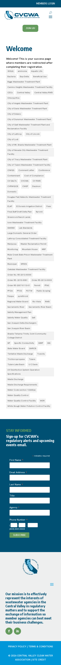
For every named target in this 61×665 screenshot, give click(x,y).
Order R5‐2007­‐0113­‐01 (18, 285)
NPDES (24, 264)
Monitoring (12, 249)
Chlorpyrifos (13, 98)
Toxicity (41, 353)
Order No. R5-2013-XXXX (19, 274)
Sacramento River (15, 307)
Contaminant (13, 175)
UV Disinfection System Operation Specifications (23, 371)
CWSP (25, 186)
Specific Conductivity (24, 343)
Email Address (18, 472)
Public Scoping (43, 290)
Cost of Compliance (34, 175)
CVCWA (24, 181)
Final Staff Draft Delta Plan (19, 211)
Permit (37, 285)
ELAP (9, 206)
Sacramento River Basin (40, 307)
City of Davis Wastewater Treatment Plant (27, 108)
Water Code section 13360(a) (21, 390)
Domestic (12, 191)
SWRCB (32, 348)
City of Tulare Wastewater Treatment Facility (28, 165)
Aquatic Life (36, 71)
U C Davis (33, 364)
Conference (44, 170)
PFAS (47, 285)
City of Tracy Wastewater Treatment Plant (27, 159)
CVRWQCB (12, 186)
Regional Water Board (17, 301)
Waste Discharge (15, 379)
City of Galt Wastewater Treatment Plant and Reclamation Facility (28, 126)
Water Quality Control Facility (21, 400)
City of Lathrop (14, 134)
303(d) (10, 71)
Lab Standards (25, 228)
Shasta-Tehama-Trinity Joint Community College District (26, 335)
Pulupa (10, 296)
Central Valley (23, 92)
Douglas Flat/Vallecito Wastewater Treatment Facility (29, 199)
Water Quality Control (17, 395)
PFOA (10, 290)
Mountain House (30, 249)
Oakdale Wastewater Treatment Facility (26, 269)
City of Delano (14, 114)
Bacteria (11, 76)
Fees (48, 206)
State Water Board (16, 348)
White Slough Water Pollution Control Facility (28, 406)
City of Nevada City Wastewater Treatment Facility (27, 152)
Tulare (32, 359)
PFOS (19, 290)
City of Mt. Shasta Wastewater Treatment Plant (29, 144)
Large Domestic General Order (22, 233)
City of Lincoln (33, 134)
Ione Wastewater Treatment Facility (24, 222)
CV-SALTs (12, 181)
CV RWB (37, 181)
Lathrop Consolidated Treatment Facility (26, 238)
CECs (10, 92)
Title (12, 495)
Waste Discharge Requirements (22, 384)
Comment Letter (26, 170)
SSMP (40, 343)
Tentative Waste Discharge (20, 353)
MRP (44, 249)
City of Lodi (12, 139)
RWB (47, 301)
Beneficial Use (40, 76)
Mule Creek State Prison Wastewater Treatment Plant (30, 256)
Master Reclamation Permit (33, 244)
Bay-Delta (24, 76)
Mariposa (11, 244)
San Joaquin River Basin (18, 328)
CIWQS (10, 170)
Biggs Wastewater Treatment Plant (23, 81)
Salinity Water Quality (17, 317)
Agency (14, 507)
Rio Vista (37, 301)
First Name (16, 460)
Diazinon (36, 186)
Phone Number (18, 520)
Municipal (12, 264)
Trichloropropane (16, 359)
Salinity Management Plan (19, 312)
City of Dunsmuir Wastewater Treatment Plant (29, 119)
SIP (8, 343)
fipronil (39, 211)
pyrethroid (23, 296)
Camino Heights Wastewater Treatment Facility (29, 87)
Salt (33, 317)
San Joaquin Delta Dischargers (21, 323)
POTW (29, 290)
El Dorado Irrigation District (29, 206)
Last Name (16, 484)
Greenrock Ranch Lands (18, 217)
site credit (39, 659)
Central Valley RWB (43, 92)
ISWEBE (11, 228)
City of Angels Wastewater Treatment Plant (27, 103)
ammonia (22, 71)
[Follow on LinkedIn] (17, 631)
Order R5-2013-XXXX (42, 280)
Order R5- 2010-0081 (17, 280)
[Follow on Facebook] (9, 631)
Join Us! (30, 28)
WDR (42, 400)
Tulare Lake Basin (15, 364)
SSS (48, 343)
